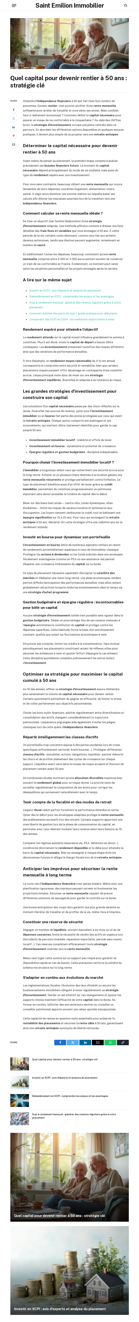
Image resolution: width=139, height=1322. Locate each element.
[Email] (13, 144)
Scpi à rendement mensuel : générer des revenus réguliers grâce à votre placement (74, 1116)
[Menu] (14, 5)
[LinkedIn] (13, 127)
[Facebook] (13, 109)
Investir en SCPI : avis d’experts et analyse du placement (65, 290)
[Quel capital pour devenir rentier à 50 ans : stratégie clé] (69, 43)
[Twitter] (13, 118)
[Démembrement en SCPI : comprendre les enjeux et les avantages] (19, 1100)
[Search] (125, 5)
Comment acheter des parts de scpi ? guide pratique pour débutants (73, 313)
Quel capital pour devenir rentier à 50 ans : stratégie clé (64, 1059)
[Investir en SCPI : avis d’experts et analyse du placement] (19, 1082)
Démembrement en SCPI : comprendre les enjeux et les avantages (71, 296)
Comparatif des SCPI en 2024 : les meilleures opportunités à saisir (72, 319)
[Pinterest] (13, 135)
